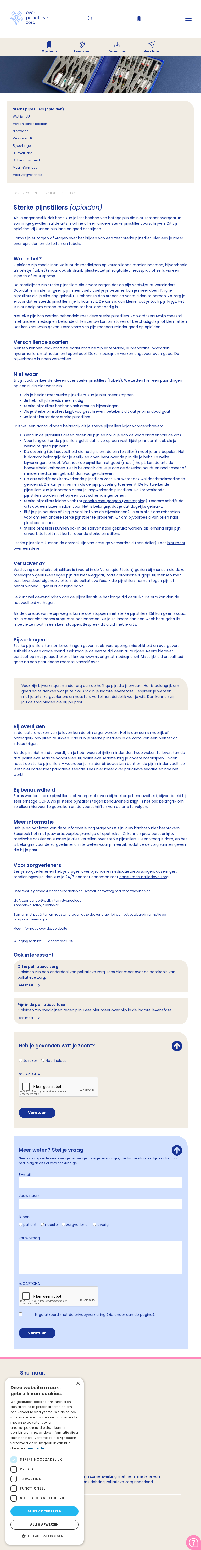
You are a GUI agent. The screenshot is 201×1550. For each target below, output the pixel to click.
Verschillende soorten (30, 123)
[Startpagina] (28, 23)
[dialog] (44, 1461)
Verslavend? (23, 138)
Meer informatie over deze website (40, 928)
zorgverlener (77, 1224)
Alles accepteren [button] (44, 1511)
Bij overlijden (23, 153)
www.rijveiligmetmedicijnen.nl (112, 656)
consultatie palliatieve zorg (144, 876)
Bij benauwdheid (26, 160)
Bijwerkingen (23, 145)
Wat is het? (21, 116)
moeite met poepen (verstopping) (115, 500)
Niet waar (20, 131)
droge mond (53, 651)
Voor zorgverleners (28, 175)
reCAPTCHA (29, 1074)
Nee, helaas (56, 1060)
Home (18, 193)
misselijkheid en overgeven (153, 645)
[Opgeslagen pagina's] (139, 19)
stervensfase (99, 528)
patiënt (30, 1224)
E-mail (25, 1174)
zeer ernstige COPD (31, 801)
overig (103, 1224)
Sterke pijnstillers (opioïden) (38, 109)
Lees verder (36, 1448)
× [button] (78, 1383)
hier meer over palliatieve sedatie (127, 769)
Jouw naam (29, 1195)
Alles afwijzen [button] (44, 1524)
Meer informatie (25, 167)
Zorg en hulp (35, 193)
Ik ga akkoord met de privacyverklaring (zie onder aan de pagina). (95, 1314)
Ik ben (24, 1216)
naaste (51, 1224)
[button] (44, 1536)
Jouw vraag (29, 1238)
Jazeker (30, 1060)
